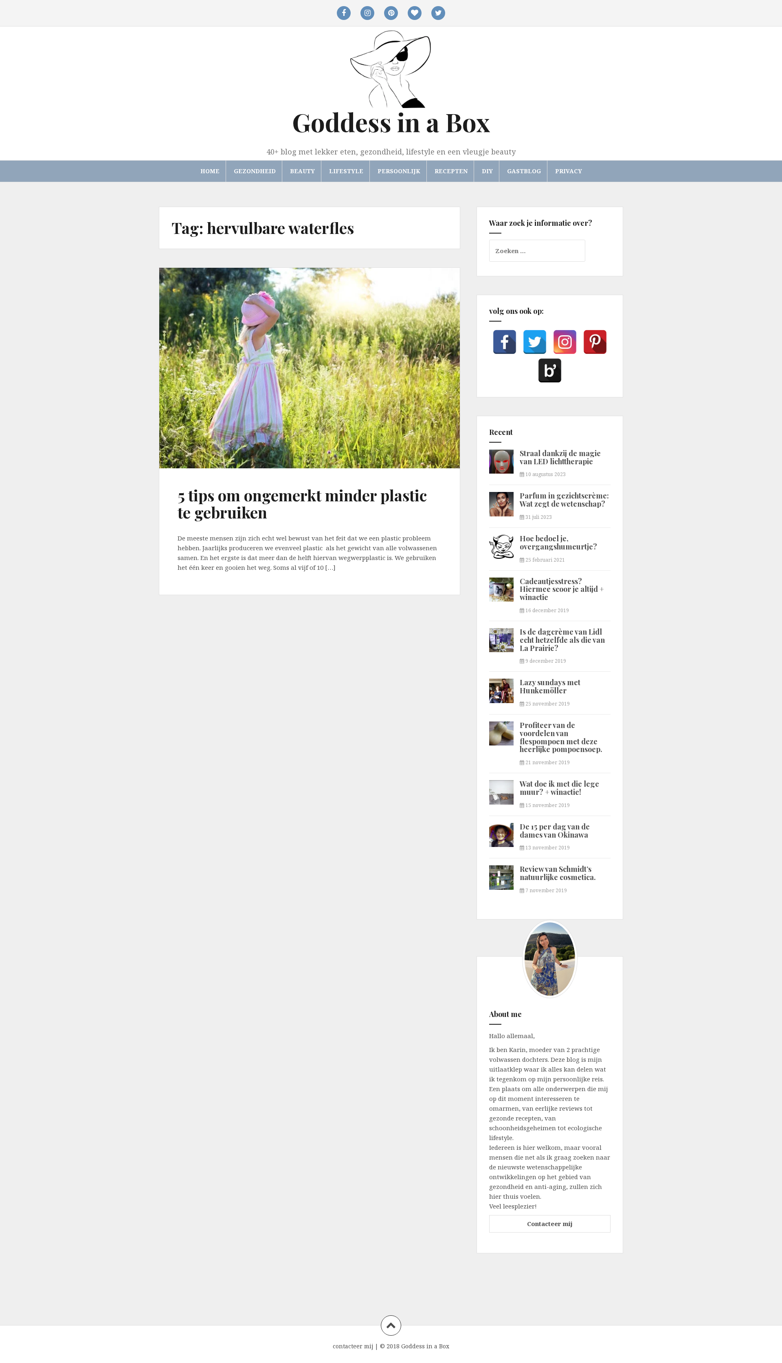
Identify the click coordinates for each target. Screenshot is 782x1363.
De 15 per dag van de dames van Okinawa (555, 831)
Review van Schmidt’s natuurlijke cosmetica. (558, 873)
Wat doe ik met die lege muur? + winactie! (559, 788)
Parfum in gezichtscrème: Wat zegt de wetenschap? (564, 500)
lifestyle (346, 171)
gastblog (524, 171)
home (210, 171)
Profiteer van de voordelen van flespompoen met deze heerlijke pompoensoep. (561, 737)
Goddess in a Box (391, 122)
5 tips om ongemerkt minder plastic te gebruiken (302, 504)
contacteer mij (353, 1346)
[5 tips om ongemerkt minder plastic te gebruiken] (200, 333)
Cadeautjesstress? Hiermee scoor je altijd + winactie (562, 589)
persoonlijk (399, 171)
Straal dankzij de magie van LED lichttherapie (560, 457)
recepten (451, 171)
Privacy (568, 171)
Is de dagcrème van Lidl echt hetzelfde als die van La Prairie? (562, 640)
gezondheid (255, 171)
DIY (487, 171)
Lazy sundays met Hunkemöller (550, 686)
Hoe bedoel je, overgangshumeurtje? (558, 542)
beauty (302, 171)
